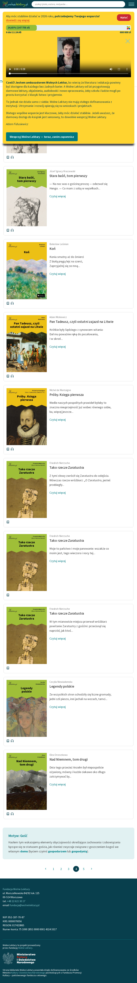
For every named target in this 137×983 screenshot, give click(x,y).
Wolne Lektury (25, 947)
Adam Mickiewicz (58, 317)
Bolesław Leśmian (58, 244)
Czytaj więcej (57, 196)
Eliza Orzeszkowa (58, 754)
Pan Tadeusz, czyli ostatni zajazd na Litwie (81, 321)
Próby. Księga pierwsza (66, 394)
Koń (52, 248)
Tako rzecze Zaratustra (66, 467)
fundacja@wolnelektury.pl (25, 905)
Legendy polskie (61, 686)
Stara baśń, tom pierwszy (68, 175)
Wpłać (124, 17)
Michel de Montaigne (60, 390)
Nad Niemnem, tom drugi (68, 759)
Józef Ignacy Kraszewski (62, 171)
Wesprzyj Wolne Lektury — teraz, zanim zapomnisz (42, 137)
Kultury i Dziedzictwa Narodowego (28, 972)
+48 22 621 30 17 (16, 901)
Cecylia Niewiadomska (60, 681)
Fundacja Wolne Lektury (16, 889)
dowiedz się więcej (17, 20)
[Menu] (131, 4)
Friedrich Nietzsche (59, 463)
